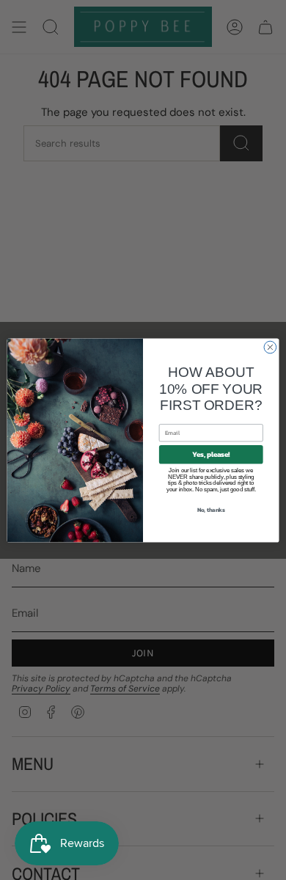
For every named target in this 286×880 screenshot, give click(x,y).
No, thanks (211, 509)
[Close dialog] (270, 347)
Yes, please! (211, 454)
